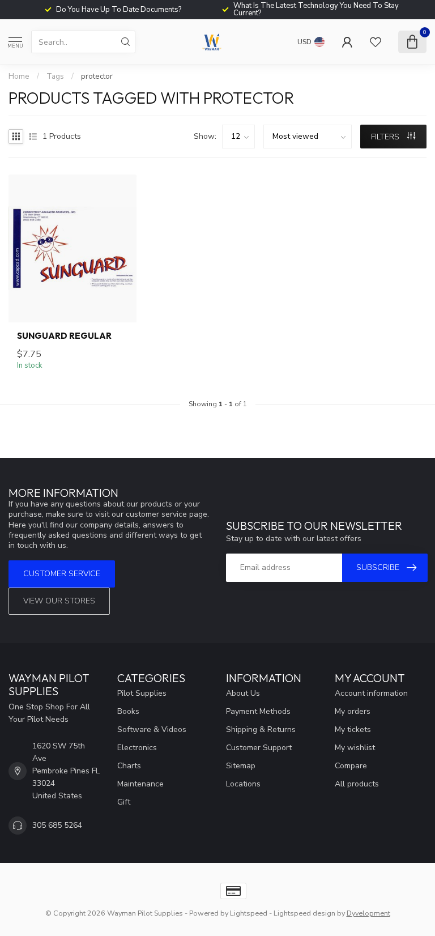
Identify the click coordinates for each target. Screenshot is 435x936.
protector (97, 76)
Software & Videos (151, 729)
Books (128, 711)
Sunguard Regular (64, 336)
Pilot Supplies (142, 693)
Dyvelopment (368, 913)
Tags (55, 76)
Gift (123, 802)
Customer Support (259, 747)
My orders (352, 711)
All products (357, 783)
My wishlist (355, 747)
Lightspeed (248, 913)
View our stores (59, 600)
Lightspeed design (304, 913)
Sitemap (240, 765)
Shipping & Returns (261, 729)
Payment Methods (258, 711)
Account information (371, 693)
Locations (243, 783)
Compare (351, 765)
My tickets (353, 729)
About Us (243, 693)
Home (18, 76)
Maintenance (140, 783)
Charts (129, 765)
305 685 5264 (57, 825)
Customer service (61, 573)
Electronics (137, 747)
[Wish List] (375, 42)
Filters (386, 136)
